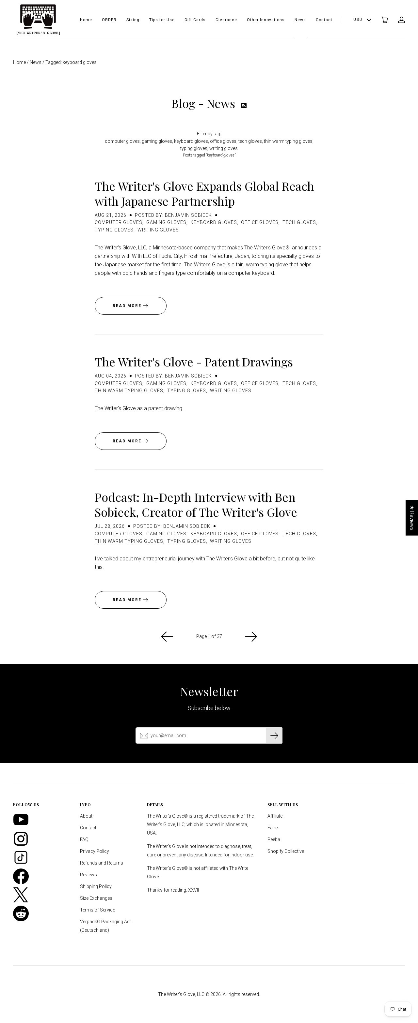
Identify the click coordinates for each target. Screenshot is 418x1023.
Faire (272, 827)
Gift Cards (195, 20)
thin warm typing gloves (288, 141)
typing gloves (193, 148)
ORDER (109, 20)
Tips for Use (162, 20)
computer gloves (122, 141)
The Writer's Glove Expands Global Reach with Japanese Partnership (204, 193)
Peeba (273, 839)
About (86, 816)
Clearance (226, 20)
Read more (128, 306)
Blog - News (204, 103)
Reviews (88, 874)
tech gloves (250, 141)
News (300, 20)
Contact (324, 20)
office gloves (223, 141)
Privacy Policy (94, 851)
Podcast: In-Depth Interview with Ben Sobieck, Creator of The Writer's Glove (196, 504)
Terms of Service (97, 909)
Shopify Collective (285, 851)
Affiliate (274, 816)
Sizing (132, 20)
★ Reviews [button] (412, 517)
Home (86, 20)
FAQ (84, 839)
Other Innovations (266, 20)
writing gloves (223, 148)
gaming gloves (157, 141)
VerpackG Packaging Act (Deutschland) (105, 926)
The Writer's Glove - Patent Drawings (194, 361)
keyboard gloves (191, 141)
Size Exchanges (96, 898)
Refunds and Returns (101, 863)
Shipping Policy (96, 886)
